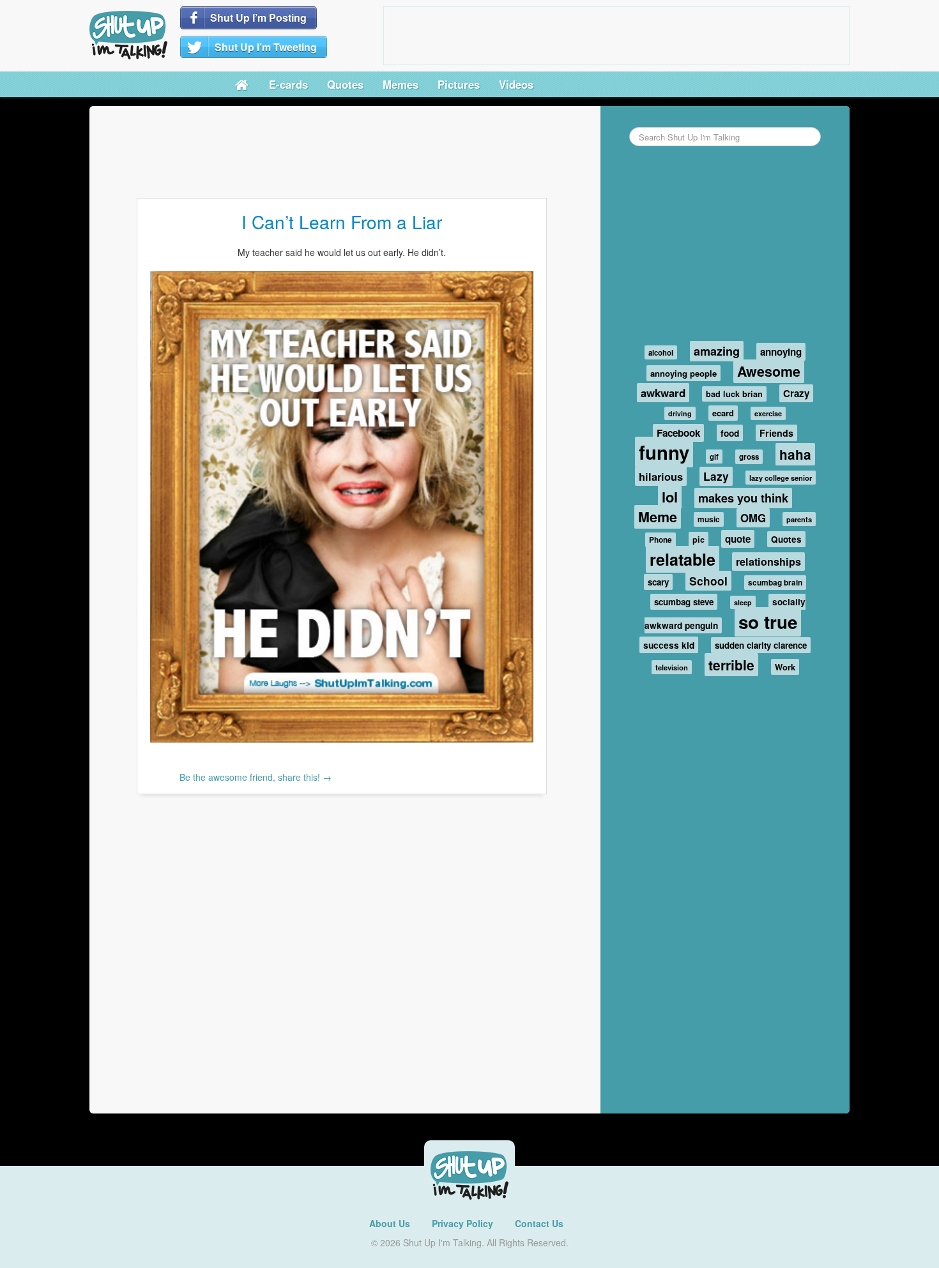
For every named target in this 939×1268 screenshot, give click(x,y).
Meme (657, 517)
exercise (768, 413)
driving (680, 413)
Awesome (768, 371)
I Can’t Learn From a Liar (341, 221)
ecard (723, 413)
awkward (663, 392)
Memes (400, 84)
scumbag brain (775, 582)
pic (698, 539)
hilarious (661, 476)
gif (714, 456)
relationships (768, 561)
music (709, 519)
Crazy (796, 393)
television (671, 667)
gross (749, 456)
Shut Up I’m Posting (258, 17)
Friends (776, 432)
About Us (389, 1223)
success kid (668, 644)
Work (785, 667)
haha (795, 454)
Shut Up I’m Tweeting (266, 47)
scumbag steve (684, 602)
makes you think (743, 498)
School (708, 581)
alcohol (660, 352)
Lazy (716, 476)
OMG (753, 517)
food (730, 432)
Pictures (459, 84)
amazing (717, 351)
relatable (682, 559)
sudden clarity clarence (761, 645)
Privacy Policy (462, 1223)
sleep (743, 602)
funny (664, 452)
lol (670, 497)
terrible (731, 664)
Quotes (345, 84)
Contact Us (539, 1223)
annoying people (683, 373)
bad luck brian (734, 394)
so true (767, 622)
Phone (660, 539)
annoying (781, 352)
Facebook (678, 433)
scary (658, 582)
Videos (516, 84)
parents (799, 519)
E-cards (288, 84)
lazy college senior (780, 477)
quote (738, 539)
